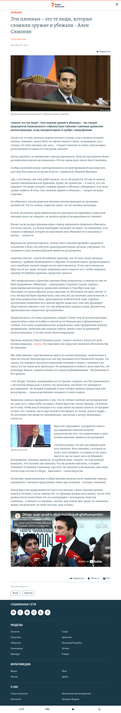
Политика (16, 637)
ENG (47, 709)
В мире (65, 654)
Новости (15, 632)
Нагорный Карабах (72, 643)
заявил (37, 344)
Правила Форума (70, 699)
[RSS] (41, 612)
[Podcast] (47, 612)
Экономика (17, 648)
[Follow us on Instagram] (34, 612)
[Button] (103, 52)
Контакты (16, 699)
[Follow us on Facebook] (13, 612)
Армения (16, 12)
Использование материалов (76, 694)
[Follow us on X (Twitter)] (20, 612)
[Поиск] (99, 709)
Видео (14, 671)
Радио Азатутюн (19, 694)
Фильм (14, 676)
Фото (64, 671)
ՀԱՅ (21, 709)
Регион (65, 648)
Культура (15, 654)
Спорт (65, 632)
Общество (16, 643)
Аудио (65, 676)
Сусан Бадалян (18, 39)
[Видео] (73, 709)
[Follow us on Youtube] (27, 612)
